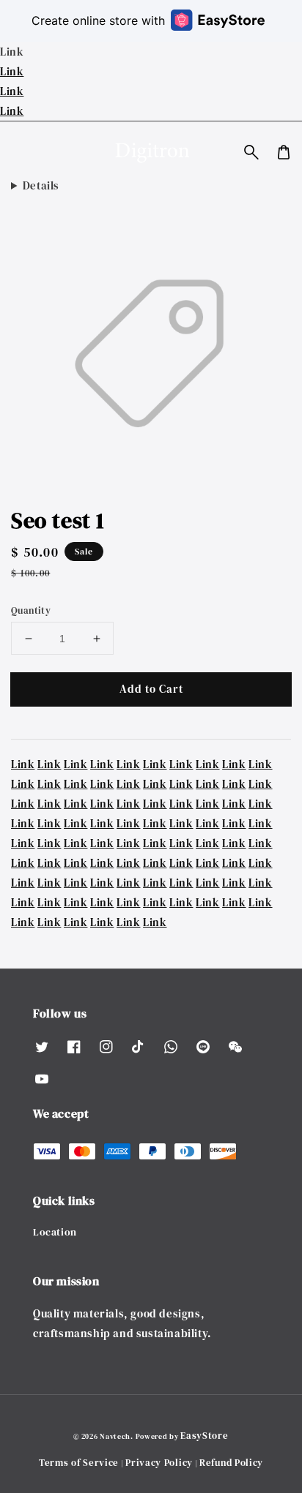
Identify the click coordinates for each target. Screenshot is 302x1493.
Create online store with (98, 20)
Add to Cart (151, 688)
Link (11, 71)
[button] (251, 152)
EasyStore (204, 1435)
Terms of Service (79, 1462)
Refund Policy (231, 1462)
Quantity (31, 610)
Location (55, 1232)
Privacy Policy (159, 1462)
